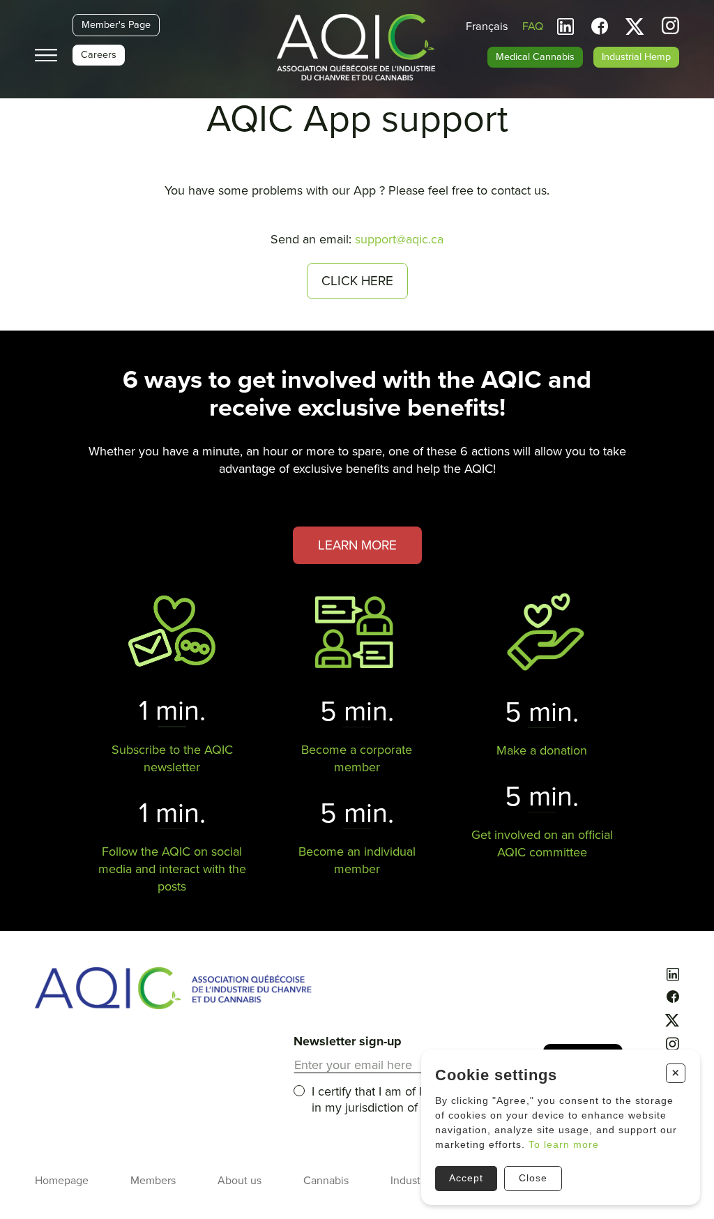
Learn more (357, 545)
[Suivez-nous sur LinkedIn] (565, 27)
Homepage (62, 1181)
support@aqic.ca (399, 239)
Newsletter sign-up (348, 1041)
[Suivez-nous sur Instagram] (670, 27)
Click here (357, 281)
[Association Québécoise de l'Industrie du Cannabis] (357, 49)
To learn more (564, 1144)
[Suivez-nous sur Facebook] (599, 27)
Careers (98, 55)
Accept (466, 1177)
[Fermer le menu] (46, 55)
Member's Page (116, 25)
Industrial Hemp (636, 57)
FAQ (532, 26)
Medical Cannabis (535, 57)
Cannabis (326, 1181)
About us (239, 1181)
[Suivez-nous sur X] (634, 27)
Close (533, 1177)
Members (153, 1181)
